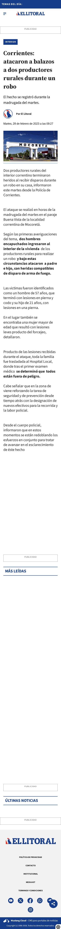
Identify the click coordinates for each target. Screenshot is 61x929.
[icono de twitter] (20, 901)
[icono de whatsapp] (40, 901)
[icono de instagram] (30, 909)
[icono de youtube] (11, 901)
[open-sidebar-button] (5, 14)
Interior (10, 41)
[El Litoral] (30, 14)
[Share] (53, 904)
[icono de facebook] (30, 901)
